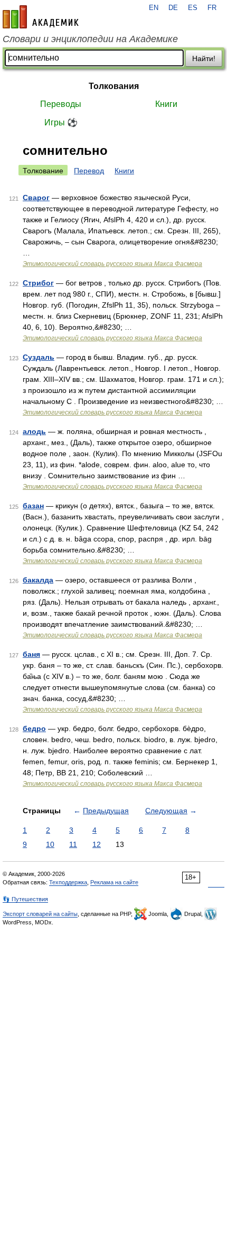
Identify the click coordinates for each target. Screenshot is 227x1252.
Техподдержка (68, 882)
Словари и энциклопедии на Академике (90, 39)
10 (50, 844)
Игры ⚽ (61, 122)
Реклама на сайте (114, 882)
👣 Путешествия (25, 899)
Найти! (203, 58)
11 (73, 844)
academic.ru (41, 16)
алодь (34, 431)
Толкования (114, 86)
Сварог (36, 197)
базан (33, 505)
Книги (166, 104)
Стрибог (38, 283)
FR (211, 8)
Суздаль (38, 357)
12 (96, 844)
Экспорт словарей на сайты (40, 914)
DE (173, 8)
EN (153, 8)
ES (192, 8)
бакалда (38, 580)
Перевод (89, 170)
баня (31, 654)
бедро (34, 728)
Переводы (60, 104)
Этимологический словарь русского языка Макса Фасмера (112, 264)
